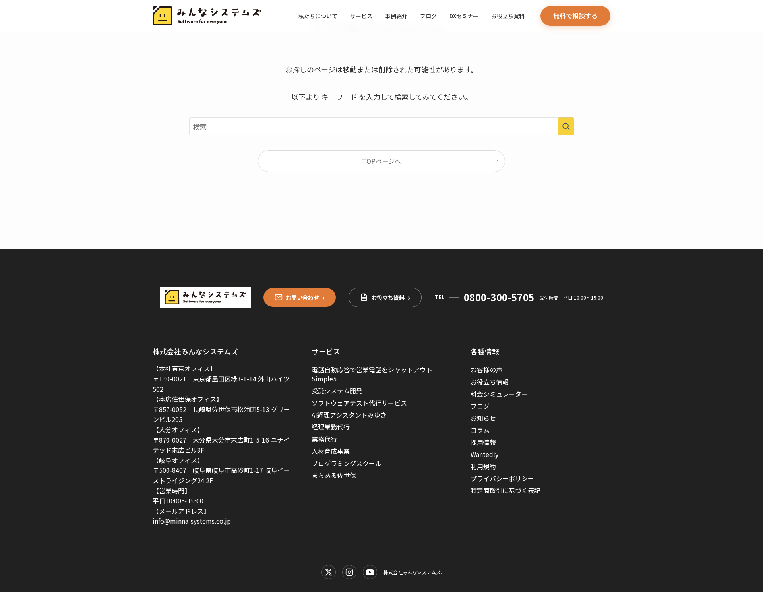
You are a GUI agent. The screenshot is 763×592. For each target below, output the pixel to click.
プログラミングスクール (347, 463)
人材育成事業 (331, 451)
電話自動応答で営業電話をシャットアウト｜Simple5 (375, 374)
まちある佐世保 (334, 475)
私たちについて (317, 16)
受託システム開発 (337, 390)
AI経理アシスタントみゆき (349, 415)
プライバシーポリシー (502, 478)
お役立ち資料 (508, 16)
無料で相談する (575, 15)
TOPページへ (381, 161)
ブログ (428, 16)
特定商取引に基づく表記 (505, 490)
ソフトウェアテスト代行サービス (359, 403)
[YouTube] (370, 572)
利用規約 (483, 466)
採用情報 (483, 442)
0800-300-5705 (499, 297)
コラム (480, 430)
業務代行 (324, 439)
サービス (361, 16)
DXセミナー (463, 16)
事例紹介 (396, 16)
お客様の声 (486, 369)
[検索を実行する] (566, 126)
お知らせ (483, 418)
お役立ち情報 (490, 382)
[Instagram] (349, 572)
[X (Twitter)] (328, 572)
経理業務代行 (331, 426)
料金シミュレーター (499, 394)
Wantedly (484, 454)
